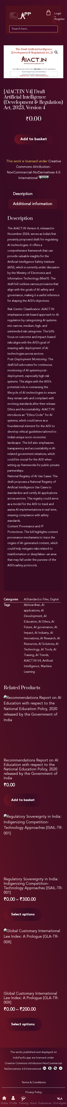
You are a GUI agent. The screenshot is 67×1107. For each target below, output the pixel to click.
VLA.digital (59, 1103)
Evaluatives (45, 1103)
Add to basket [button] (23, 800)
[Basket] (48, 13)
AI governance (43, 627)
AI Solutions (46, 644)
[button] (56, 52)
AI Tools (46, 649)
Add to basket (33, 139)
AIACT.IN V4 (32, 660)
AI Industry (42, 632)
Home (4, 1103)
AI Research (48, 638)
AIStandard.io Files (36, 599)
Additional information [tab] (32, 204)
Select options (23, 914)
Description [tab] (23, 194)
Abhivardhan (32, 605)
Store (33, 1103)
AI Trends (42, 655)
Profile (13, 1103)
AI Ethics (44, 621)
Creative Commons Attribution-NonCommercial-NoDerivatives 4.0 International (33, 1066)
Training (23, 1103)
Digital (54, 599)
